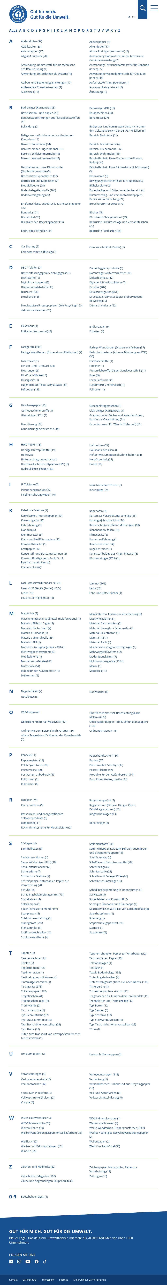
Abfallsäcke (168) (31, 46)
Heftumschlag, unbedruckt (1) (39, 459)
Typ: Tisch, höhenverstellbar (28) (41, 1024)
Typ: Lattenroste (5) (33, 1010)
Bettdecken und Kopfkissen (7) (39, 181)
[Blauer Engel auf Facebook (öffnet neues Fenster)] (36, 1261)
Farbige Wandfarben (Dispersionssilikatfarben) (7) (51, 352)
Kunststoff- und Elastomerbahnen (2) (44, 553)
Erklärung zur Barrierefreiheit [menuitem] (89, 1279)
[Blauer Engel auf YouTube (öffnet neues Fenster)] (27, 1261)
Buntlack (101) (29, 212)
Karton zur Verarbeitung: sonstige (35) (112, 515)
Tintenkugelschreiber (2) (104, 977)
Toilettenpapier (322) (34, 991)
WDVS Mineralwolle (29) (35, 1123)
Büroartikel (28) (30, 217)
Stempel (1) (96, 928)
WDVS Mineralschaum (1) (104, 1118)
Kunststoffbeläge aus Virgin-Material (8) (113, 553)
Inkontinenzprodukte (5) (36, 490)
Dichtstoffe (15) (30, 277)
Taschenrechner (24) (33, 958)
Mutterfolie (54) (30, 666)
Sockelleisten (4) (31, 899)
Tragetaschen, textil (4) (35, 1001)
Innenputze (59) (98, 490)
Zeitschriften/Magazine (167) (38, 1176)
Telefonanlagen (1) (100, 963)
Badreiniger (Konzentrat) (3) (38, 107)
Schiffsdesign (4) (99, 867)
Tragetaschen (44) (32, 996)
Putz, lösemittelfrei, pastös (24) (108, 779)
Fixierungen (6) (30, 370)
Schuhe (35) (28, 890)
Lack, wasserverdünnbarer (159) (40, 583)
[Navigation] (154, 8)
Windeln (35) (28, 1151)
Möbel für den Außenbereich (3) (40, 671)
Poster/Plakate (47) (101, 770)
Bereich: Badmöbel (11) (103, 135)
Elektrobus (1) (29, 326)
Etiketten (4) (96, 331)
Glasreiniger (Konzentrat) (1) (106, 410)
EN (133, 16)
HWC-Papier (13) (31, 444)
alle (13, 30)
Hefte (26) (27, 455)
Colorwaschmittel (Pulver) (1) (107, 247)
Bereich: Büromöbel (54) (36, 144)
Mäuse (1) (95, 666)
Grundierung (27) (31, 424)
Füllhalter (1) (97, 389)
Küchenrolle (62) (31, 567)
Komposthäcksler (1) (33, 544)
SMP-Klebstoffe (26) (101, 844)
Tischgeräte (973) (31, 986)
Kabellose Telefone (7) (34, 510)
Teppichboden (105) (33, 968)
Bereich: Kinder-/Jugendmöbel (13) (42, 149)
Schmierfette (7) (31, 871)
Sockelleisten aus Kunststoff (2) (108, 899)
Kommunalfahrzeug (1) (103, 539)
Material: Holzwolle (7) (34, 633)
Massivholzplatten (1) (102, 618)
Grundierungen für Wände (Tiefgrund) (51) (115, 424)
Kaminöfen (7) (97, 511)
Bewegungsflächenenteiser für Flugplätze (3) (116, 181)
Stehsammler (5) (31, 928)
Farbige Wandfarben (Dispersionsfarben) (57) (117, 347)
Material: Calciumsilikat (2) (105, 623)
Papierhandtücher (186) (104, 755)
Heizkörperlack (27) (101, 459)
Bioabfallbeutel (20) (33, 185)
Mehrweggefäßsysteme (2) (105, 652)
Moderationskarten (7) (103, 656)
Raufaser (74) (29, 800)
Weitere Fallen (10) (32, 1128)
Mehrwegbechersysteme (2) (38, 652)
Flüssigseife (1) (30, 380)
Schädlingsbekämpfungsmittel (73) (42, 894)
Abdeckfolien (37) (31, 41)
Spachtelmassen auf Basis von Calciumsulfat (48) (119, 909)
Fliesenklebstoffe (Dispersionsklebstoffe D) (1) (117, 370)
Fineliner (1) (96, 366)
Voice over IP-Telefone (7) (36, 1093)
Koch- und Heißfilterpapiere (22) (40, 539)
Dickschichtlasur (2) (101, 277)
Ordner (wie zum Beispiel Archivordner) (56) (48, 730)
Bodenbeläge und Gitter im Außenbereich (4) (116, 190)
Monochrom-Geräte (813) (36, 661)
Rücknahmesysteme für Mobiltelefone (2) (46, 827)
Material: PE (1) (98, 637)
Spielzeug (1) (97, 918)
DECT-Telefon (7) (31, 267)
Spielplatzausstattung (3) (36, 918)
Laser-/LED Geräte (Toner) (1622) (41, 588)
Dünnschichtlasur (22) (102, 305)
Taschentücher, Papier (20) (105, 958)
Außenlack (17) (30, 92)
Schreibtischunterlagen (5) (105, 881)
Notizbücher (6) (98, 692)
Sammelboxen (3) (31, 848)
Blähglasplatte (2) (100, 185)
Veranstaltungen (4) (33, 1074)
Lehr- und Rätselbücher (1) (105, 593)
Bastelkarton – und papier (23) (39, 113)
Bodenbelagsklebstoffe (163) (38, 190)
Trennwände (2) (30, 1005)
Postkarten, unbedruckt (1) (37, 774)
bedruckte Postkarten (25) (105, 231)
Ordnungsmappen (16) (103, 730)
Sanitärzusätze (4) (100, 857)
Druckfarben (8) (30, 296)
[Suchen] (142, 8)
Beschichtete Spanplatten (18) (39, 176)
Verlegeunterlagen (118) (104, 1074)
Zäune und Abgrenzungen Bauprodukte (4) (47, 1181)
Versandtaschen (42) (33, 1084)
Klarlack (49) (28, 530)
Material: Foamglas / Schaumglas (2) (111, 628)
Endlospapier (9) (99, 326)
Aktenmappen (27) (32, 51)
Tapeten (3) (28, 953)
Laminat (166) (97, 583)
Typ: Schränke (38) (100, 1015)
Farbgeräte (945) (31, 347)
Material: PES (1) (31, 642)
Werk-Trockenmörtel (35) (104, 1146)
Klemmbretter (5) (31, 534)
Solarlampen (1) (30, 904)
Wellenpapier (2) (99, 1141)
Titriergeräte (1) (99, 986)
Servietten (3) (97, 894)
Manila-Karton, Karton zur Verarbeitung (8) (115, 614)
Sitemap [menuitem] (63, 1279)
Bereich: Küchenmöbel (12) (105, 149)
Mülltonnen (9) (30, 675)
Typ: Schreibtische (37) (35, 1015)
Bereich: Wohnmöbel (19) (104, 153)
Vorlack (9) (27, 1102)
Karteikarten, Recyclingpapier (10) (41, 515)
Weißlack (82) (29, 1141)
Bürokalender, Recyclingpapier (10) (42, 222)
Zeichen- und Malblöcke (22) (38, 1166)
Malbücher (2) (29, 613)
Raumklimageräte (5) (102, 800)
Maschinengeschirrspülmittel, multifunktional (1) (51, 618)
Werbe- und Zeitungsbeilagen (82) (41, 1146)
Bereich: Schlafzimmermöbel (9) (40, 153)
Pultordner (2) (29, 779)
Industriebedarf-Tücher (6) (105, 485)
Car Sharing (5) (30, 246)
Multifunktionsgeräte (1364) (106, 661)
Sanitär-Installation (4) (34, 857)
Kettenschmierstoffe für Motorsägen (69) (114, 525)
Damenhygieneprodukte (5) (106, 268)
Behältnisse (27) (99, 117)
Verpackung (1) (98, 1079)
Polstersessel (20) (32, 770)
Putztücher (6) (29, 784)
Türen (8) (94, 1029)
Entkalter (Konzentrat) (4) (36, 331)
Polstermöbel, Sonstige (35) (106, 765)
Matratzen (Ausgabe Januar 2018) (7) (43, 647)
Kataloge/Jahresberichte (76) (106, 520)
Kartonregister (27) (32, 520)
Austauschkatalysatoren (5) (106, 87)
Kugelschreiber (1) (100, 549)
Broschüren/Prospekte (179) (106, 203)
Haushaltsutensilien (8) (103, 450)
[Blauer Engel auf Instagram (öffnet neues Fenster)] (19, 1261)
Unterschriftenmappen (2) (105, 1054)
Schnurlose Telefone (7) (35, 876)
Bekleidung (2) (29, 126)
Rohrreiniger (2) (99, 823)
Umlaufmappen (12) (33, 1054)
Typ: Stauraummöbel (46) (36, 1020)
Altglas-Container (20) (34, 56)
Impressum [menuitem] (48, 1279)
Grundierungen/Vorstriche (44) (40, 429)
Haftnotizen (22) (99, 445)
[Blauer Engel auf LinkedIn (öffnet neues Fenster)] (11, 1261)
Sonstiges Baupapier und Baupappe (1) (113, 904)
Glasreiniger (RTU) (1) (34, 415)
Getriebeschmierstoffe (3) (37, 410)
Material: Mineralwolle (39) (37, 637)
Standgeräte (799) (32, 923)
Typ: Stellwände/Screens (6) (106, 1020)
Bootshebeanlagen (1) (34, 1196)
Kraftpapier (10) (30, 549)
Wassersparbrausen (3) (103, 1123)
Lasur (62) (95, 588)
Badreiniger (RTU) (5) (102, 108)
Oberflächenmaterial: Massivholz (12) (43, 722)
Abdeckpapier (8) (99, 42)
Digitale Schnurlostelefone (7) (107, 282)
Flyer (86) (94, 375)
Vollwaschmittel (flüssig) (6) (106, 1097)
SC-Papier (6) (29, 843)
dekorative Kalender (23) (36, 310)
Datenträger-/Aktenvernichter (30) (110, 273)
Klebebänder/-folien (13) (104, 530)
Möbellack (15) (98, 671)
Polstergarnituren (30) (34, 765)
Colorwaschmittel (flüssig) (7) (38, 252)
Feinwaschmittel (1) (101, 361)
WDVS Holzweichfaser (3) (36, 1118)
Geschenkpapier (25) (33, 405)
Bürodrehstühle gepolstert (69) (108, 217)
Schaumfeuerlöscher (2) (35, 867)
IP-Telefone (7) (29, 484)
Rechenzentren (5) (32, 805)
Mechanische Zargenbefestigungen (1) (112, 647)
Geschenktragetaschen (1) (105, 406)
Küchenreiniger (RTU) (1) (104, 558)
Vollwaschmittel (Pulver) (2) (37, 1097)
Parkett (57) (96, 760)
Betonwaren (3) (98, 176)
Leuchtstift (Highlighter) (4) (37, 598)
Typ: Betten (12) (98, 1005)
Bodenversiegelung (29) (35, 195)
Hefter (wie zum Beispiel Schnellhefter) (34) (115, 455)
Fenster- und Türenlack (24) (38, 366)
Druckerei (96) (29, 292)
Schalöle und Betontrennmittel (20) (110, 862)
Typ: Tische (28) (30, 1029)
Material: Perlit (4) (100, 642)
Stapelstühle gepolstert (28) (106, 923)
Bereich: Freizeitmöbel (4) (104, 144)
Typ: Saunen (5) (98, 1010)
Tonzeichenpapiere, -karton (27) (108, 991)
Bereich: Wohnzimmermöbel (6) (40, 158)
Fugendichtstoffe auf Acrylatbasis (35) (44, 385)
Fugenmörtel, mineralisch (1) (107, 385)
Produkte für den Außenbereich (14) (111, 774)
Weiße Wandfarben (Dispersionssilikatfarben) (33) (51, 1132)
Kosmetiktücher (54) (101, 544)
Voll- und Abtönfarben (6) (104, 1093)
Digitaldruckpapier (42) (35, 282)
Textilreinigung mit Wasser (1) (39, 977)
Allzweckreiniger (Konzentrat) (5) (109, 51)
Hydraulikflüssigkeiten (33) (37, 469)
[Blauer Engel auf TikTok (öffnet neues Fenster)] (45, 1261)
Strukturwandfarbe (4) (34, 937)
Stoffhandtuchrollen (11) (36, 932)
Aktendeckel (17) (99, 46)
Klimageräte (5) (98, 534)
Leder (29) (27, 593)
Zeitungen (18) (98, 1176)
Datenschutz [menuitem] (29, 1279)
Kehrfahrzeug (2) (31, 525)
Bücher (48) (96, 212)
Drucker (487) (97, 287)
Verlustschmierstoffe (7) (36, 1079)
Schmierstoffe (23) (100, 871)
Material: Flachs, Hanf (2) (36, 628)
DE (129, 16)
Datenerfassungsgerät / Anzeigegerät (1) (46, 273)
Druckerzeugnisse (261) (103, 292)
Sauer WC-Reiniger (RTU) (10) (38, 862)
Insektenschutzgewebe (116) (38, 494)
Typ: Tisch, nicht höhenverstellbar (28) (112, 1024)
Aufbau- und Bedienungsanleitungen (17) (46, 82)
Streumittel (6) (98, 932)
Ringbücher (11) (30, 823)
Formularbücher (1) (101, 380)
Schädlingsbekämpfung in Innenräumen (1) (115, 890)
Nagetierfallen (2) (31, 691)
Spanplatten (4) (30, 913)
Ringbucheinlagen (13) (103, 814)
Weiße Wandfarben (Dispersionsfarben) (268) (117, 1128)
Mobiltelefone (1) (31, 656)
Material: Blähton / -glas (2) (37, 623)
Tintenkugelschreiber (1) (36, 982)
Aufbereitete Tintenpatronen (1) (109, 82)
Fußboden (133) (30, 389)
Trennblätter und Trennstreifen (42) (111, 1001)
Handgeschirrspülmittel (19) (38, 450)
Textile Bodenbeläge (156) (105, 972)
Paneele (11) (28, 755)
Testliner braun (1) (32, 972)
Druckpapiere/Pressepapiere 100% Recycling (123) (52, 305)
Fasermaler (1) (30, 361)
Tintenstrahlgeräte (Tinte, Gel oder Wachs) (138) (118, 982)
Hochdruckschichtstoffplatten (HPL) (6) (45, 464)
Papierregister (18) (32, 760)
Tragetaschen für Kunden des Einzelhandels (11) (118, 996)
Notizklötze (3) (29, 696)
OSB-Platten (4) (30, 712)
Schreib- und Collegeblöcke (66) (108, 876)
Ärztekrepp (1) (98, 92)
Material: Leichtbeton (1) (104, 633)
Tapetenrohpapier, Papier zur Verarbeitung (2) (117, 953)
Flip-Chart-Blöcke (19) (34, 375)
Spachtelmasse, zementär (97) (39, 909)
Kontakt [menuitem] (13, 1279)
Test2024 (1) (96, 968)
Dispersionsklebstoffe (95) (37, 287)
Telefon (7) (27, 963)
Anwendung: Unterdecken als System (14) (46, 74)
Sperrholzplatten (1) (101, 913)
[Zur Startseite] (61, 14)
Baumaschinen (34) (101, 113)
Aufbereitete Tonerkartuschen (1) (41, 87)
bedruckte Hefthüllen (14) (36, 231)
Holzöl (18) (95, 464)
